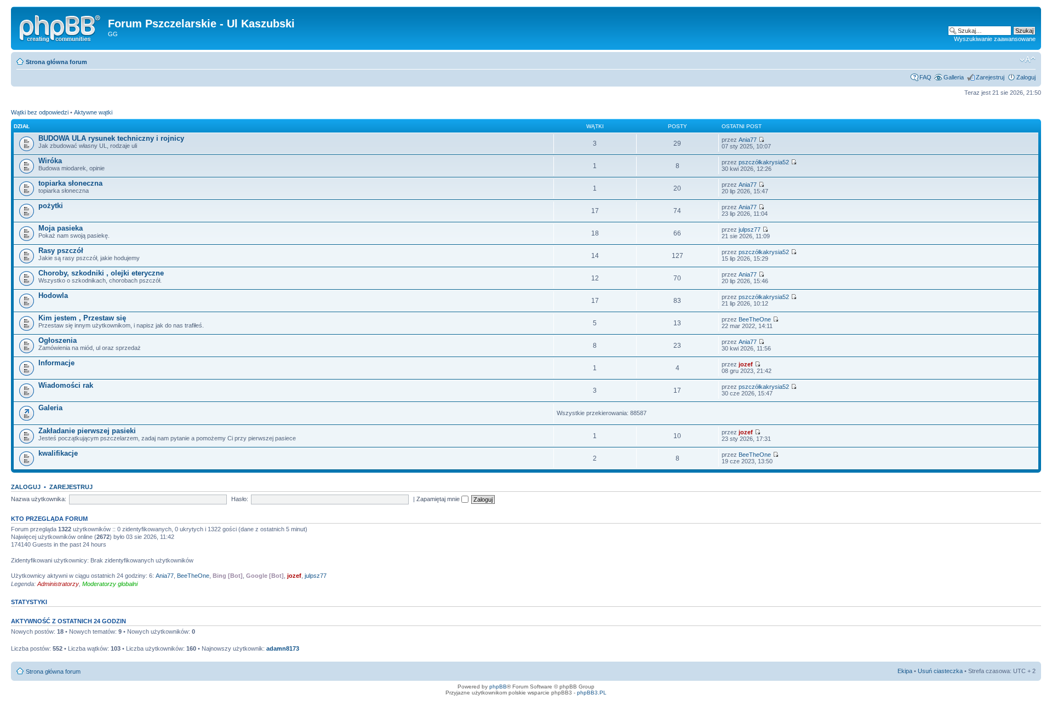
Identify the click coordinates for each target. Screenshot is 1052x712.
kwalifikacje (58, 453)
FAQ (925, 77)
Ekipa (904, 671)
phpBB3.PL (592, 693)
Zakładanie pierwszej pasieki (87, 431)
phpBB (498, 687)
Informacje (56, 363)
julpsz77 (750, 229)
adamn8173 (282, 648)
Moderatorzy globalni (110, 584)
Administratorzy (58, 584)
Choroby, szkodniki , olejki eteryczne (101, 273)
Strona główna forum (56, 62)
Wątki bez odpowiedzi (39, 112)
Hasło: (239, 499)
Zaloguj (1026, 77)
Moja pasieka (60, 228)
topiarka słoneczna (70, 183)
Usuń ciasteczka (940, 671)
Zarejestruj (990, 77)
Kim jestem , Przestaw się (82, 318)
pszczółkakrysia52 (764, 162)
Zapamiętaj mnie (438, 499)
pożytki (50, 206)
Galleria (954, 77)
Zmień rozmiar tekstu (1028, 60)
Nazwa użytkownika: (38, 499)
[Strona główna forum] (61, 26)
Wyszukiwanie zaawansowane (995, 39)
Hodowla (53, 295)
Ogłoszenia (57, 340)
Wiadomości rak (65, 385)
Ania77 (748, 139)
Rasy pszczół (60, 250)
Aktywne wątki (93, 112)
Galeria (50, 408)
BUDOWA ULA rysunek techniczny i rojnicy (111, 138)
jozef (746, 364)
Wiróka (50, 161)
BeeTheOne (755, 319)
